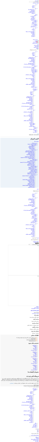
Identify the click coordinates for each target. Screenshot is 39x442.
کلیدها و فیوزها (32, 11)
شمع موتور (33, 10)
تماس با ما (35, 348)
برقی (36, 8)
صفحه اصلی (34, 345)
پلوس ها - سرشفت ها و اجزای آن (29, 210)
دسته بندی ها (36, 141)
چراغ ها (33, 6)
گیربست (35, 218)
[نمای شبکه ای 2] (38, 243)
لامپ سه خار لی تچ (35, 310)
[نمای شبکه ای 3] (36, 243)
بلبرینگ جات (32, 16)
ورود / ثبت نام (34, 427)
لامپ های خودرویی (31, 12)
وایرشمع (33, 13)
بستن (38, 429)
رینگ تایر (33, 17)
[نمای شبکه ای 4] (35, 243)
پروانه (34, 28)
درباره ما (35, 349)
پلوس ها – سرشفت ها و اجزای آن (26, 106)
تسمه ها (33, 29)
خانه (38, 237)
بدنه (36, 4)
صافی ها (33, 33)
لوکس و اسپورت (34, 25)
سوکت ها (33, 59)
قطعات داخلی (32, 124)
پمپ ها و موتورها (32, 57)
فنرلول (33, 34)
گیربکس (35, 24)
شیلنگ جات (33, 32)
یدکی (36, 27)
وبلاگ (36, 347)
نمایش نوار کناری (36, 241)
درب (34, 30)
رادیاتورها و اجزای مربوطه (30, 31)
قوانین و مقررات (32, 129)
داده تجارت (11, 383)
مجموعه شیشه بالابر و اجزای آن (27, 103)
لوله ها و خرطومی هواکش (30, 84)
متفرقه (33, 22)
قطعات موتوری (34, 23)
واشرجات (33, 36)
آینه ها (34, 5)
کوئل (34, 62)
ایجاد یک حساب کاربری (35, 435)
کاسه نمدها (33, 83)
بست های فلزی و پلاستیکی (30, 74)
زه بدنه (33, 7)
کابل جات (33, 35)
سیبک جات (33, 18)
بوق (36, 14)
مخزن (33, 85)
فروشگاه (35, 346)
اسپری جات (33, 26)
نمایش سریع (36, 307)
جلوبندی (35, 15)
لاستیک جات (32, 213)
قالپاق (33, 55)
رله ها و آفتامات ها (31, 9)
